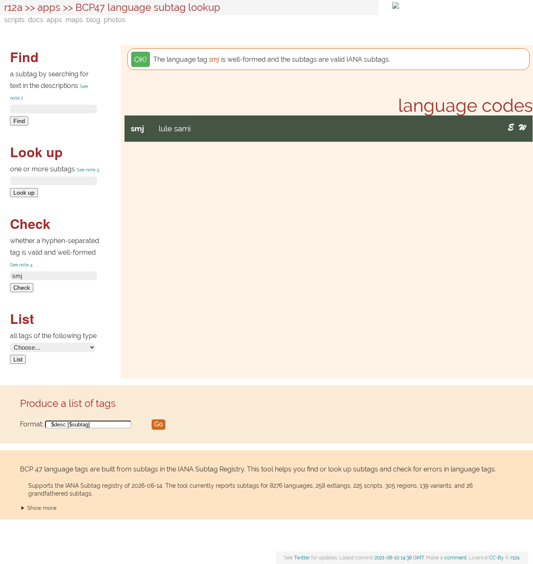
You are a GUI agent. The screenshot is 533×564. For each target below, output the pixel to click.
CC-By (496, 558)
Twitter (302, 558)
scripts (14, 20)
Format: (91, 424)
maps (74, 20)
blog (93, 20)
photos (114, 20)
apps (48, 7)
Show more (42, 508)
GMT (399, 558)
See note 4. (21, 265)
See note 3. (88, 170)
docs (35, 20)
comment (455, 558)
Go (158, 424)
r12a (13, 7)
